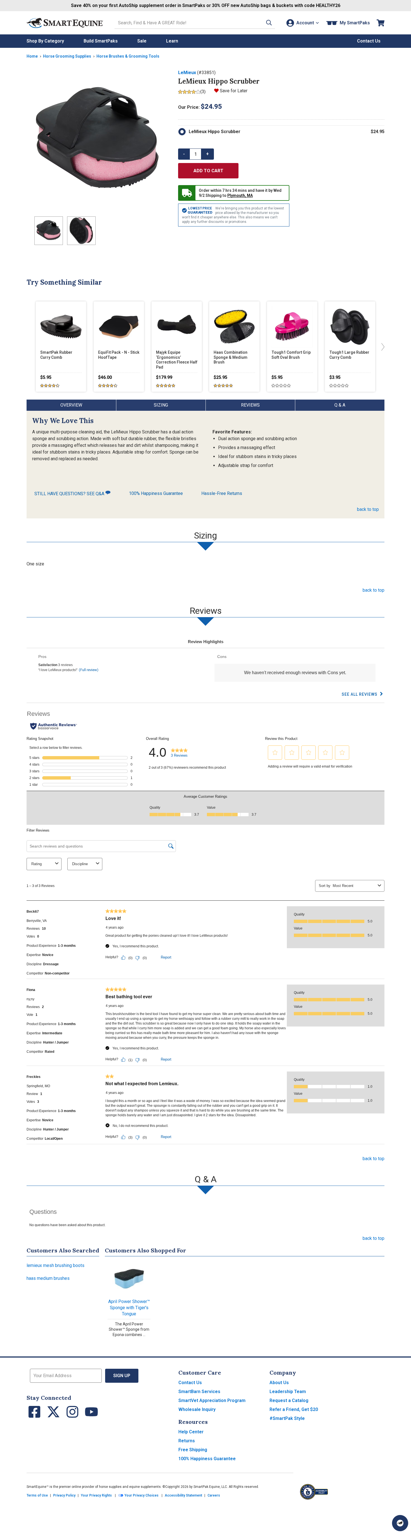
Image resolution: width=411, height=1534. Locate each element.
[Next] (381, 347)
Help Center (191, 1431)
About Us (279, 1382)
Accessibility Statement (183, 1495)
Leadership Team (288, 1391)
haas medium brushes (48, 1278)
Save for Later (233, 90)
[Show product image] (98, 140)
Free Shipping (192, 1449)
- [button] (184, 154)
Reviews (250, 405)
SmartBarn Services (199, 1391)
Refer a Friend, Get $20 (294, 1409)
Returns (186, 1440)
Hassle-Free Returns (221, 493)
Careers (213, 1495)
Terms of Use (37, 1495)
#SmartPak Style (287, 1418)
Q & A (339, 405)
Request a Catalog (289, 1400)
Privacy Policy (64, 1495)
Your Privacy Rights (96, 1495)
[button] (269, 23)
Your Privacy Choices (141, 1495)
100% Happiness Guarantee (156, 493)
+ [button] (207, 154)
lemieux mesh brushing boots (55, 1265)
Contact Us (190, 1382)
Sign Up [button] (121, 1375)
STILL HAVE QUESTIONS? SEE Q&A (69, 493)
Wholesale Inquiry (197, 1409)
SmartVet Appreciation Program (211, 1400)
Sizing (161, 405)
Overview (71, 405)
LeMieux (187, 72)
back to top (368, 509)
